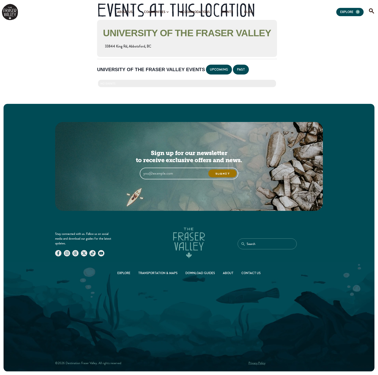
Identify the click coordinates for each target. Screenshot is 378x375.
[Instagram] (67, 253)
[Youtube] (101, 253)
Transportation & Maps (158, 273)
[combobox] (267, 243)
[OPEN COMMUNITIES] (167, 12)
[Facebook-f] (58, 253)
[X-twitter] (84, 253)
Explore (124, 273)
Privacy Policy (257, 363)
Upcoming (219, 69)
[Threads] (75, 253)
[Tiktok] (92, 253)
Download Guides (200, 273)
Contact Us (251, 273)
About (228, 273)
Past (241, 69)
